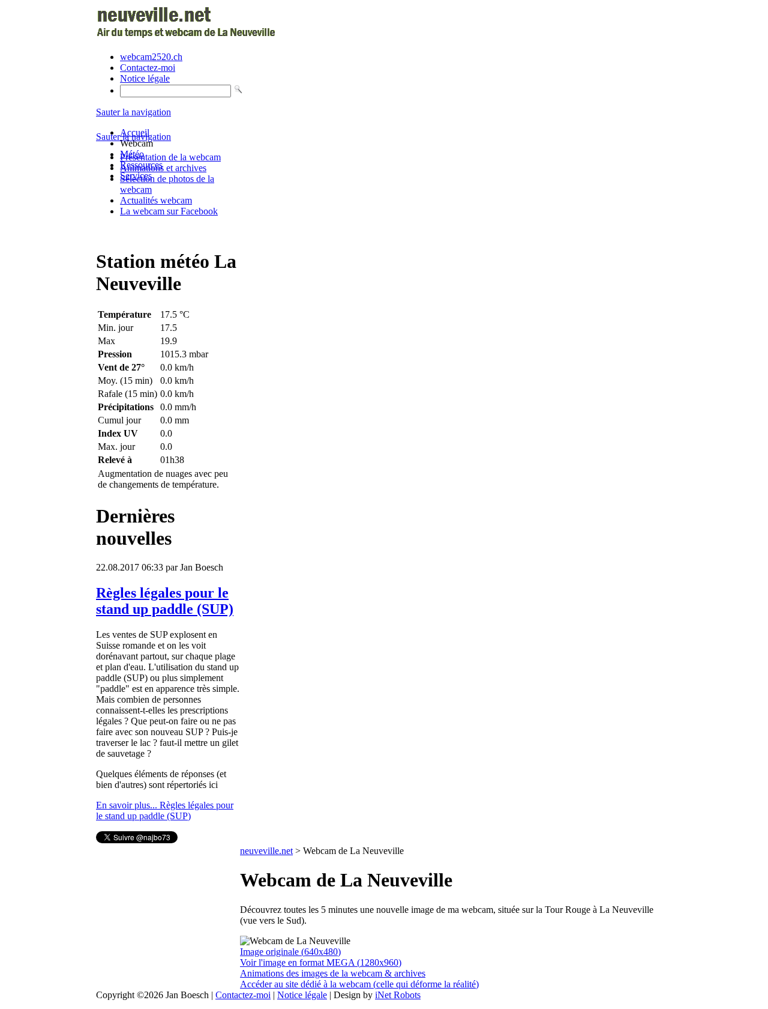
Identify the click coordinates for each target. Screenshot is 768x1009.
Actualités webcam (156, 200)
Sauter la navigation (133, 112)
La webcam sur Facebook (169, 211)
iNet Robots (398, 995)
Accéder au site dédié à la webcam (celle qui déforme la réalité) (359, 984)
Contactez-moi (147, 67)
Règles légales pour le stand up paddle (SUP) (164, 601)
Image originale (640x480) (290, 952)
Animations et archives (163, 168)
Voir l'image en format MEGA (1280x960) (320, 962)
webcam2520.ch (151, 57)
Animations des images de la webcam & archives (332, 973)
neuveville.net (266, 851)
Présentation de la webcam (170, 157)
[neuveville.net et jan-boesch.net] (188, 36)
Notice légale (145, 78)
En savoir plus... (164, 810)
